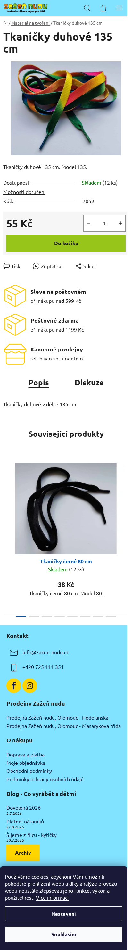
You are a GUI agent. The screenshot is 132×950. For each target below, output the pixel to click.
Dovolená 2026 (23, 808)
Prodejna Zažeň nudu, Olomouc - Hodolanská (57, 718)
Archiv (23, 852)
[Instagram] (29, 685)
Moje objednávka (25, 763)
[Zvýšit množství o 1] (120, 223)
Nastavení (63, 913)
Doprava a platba (25, 754)
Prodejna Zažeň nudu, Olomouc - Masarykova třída (63, 726)
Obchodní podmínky (29, 771)
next (125, 495)
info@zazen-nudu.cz (45, 652)
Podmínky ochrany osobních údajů (45, 779)
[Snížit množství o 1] (88, 223)
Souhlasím (63, 934)
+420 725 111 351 (43, 667)
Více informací (52, 897)
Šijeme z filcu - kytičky (31, 835)
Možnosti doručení (24, 191)
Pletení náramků (25, 821)
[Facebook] (13, 685)
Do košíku (66, 243)
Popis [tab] (39, 382)
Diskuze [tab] (89, 382)
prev (7, 495)
